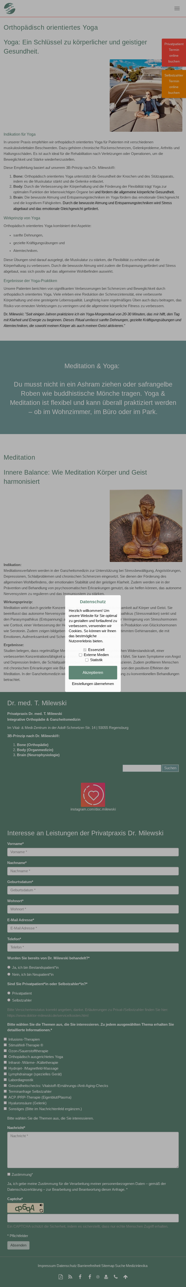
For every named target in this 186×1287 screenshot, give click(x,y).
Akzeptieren (93, 672)
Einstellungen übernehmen (93, 684)
